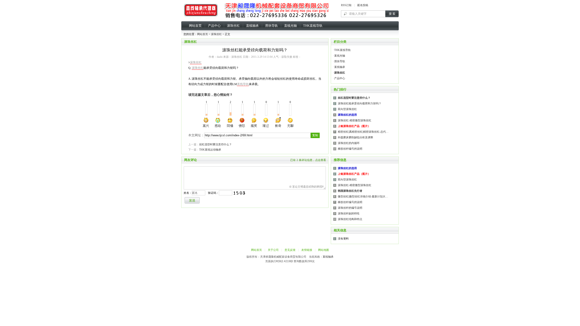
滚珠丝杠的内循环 (349, 143)
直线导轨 (243, 84)
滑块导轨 (271, 25)
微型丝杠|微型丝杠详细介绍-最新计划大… (363, 196)
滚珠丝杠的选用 (347, 114)
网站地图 (323, 250)
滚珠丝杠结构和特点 (350, 219)
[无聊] (290, 122)
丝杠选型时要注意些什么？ (215, 144)
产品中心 (214, 25)
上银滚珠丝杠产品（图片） (354, 126)
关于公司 (273, 250)
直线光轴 (290, 25)
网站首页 (195, 25)
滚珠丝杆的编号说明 (350, 207)
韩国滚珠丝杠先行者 (350, 190)
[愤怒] (242, 122)
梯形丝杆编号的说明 (350, 148)
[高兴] (206, 122)
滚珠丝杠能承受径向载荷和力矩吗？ (359, 103)
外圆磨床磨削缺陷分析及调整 (355, 137)
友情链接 (306, 250)
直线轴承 (252, 25)
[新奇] (278, 122)
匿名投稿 (362, 5)
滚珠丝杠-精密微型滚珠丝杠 (354, 120)
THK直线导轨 (312, 25)
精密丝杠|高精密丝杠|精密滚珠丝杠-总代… (363, 131)
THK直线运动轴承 (210, 149)
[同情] (230, 122)
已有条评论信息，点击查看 (308, 160)
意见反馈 (290, 250)
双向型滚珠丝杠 (347, 109)
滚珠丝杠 (233, 25)
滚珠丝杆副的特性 (349, 213)
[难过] (266, 122)
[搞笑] (254, 122)
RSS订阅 (346, 5)
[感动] (218, 122)
